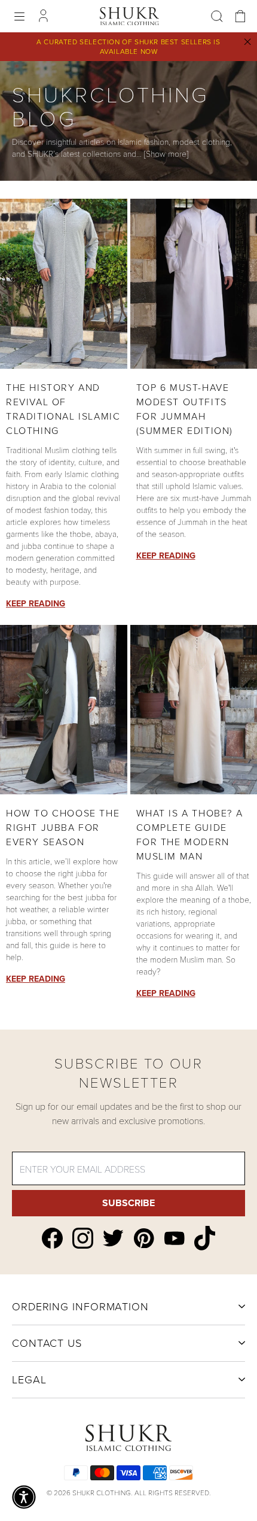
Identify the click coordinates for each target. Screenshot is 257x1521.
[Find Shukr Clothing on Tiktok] (204, 1238)
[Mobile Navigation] (19, 16)
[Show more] (166, 153)
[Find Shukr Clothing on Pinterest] (143, 1238)
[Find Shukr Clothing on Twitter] (113, 1238)
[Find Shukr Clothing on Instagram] (82, 1238)
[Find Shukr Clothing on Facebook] (52, 1238)
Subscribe (128, 1203)
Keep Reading (35, 603)
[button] (24, 1497)
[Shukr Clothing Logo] (130, 16)
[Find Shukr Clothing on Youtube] (174, 1238)
